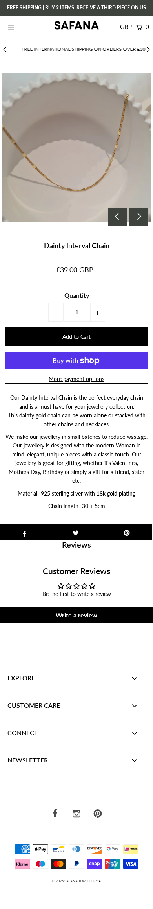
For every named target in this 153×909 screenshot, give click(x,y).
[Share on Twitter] (75, 532)
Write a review (76, 615)
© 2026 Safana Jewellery (75, 881)
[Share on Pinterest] (126, 532)
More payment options (76, 379)
